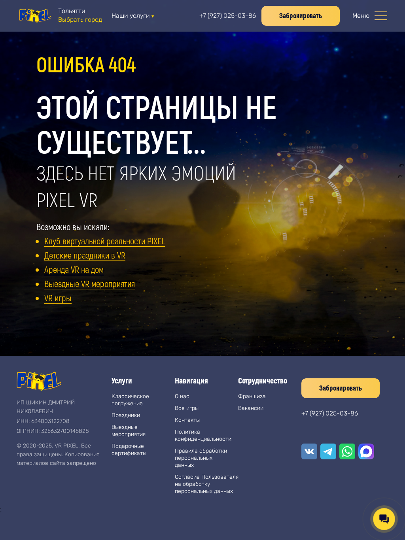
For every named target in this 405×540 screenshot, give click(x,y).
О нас (182, 396)
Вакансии (250, 408)
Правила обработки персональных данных (201, 457)
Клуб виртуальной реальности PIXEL (104, 240)
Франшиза (252, 396)
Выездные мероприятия (129, 431)
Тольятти (71, 11)
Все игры (187, 408)
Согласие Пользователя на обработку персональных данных (206, 484)
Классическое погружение (130, 400)
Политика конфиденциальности (203, 435)
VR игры (58, 297)
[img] (35, 16)
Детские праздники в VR (84, 255)
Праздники (126, 415)
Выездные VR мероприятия (89, 283)
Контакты (187, 420)
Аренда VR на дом (74, 269)
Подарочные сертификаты (129, 450)
